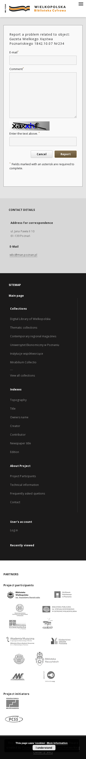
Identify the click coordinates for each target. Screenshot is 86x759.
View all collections (22, 375)
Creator (15, 426)
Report (66, 154)
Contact (15, 502)
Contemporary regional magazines (33, 336)
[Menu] (81, 3)
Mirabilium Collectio (23, 362)
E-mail (14, 52)
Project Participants (23, 476)
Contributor (18, 435)
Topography (18, 400)
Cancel (42, 154)
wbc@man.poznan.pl (23, 255)
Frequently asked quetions (27, 493)
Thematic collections (23, 328)
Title (13, 409)
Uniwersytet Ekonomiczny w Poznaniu (34, 345)
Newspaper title (20, 443)
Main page (16, 296)
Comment (16, 69)
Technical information (24, 485)
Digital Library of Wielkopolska (30, 319)
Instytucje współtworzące (26, 354)
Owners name (19, 417)
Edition (14, 452)
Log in (14, 530)
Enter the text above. (24, 134)
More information (57, 743)
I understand (44, 748)
